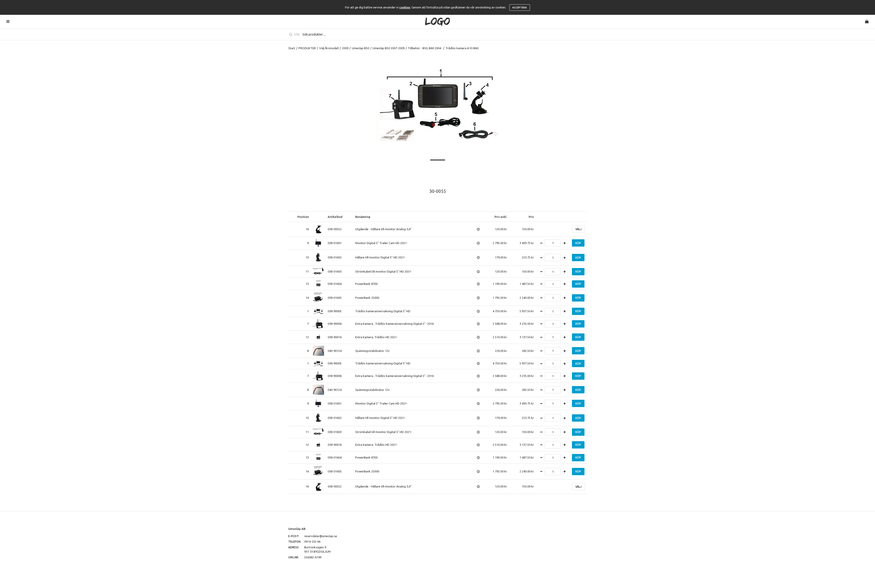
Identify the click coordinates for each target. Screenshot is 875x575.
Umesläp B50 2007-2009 (388, 48)
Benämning (362, 216)
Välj (578, 229)
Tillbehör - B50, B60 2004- (425, 48)
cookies (404, 7)
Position (303, 216)
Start (291, 48)
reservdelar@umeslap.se (320, 536)
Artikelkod (335, 216)
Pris (531, 216)
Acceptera (519, 7)
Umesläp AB (297, 528)
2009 (345, 48)
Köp (578, 243)
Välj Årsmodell (329, 48)
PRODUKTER (307, 48)
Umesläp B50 (360, 48)
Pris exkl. (500, 216)
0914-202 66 (312, 541)
